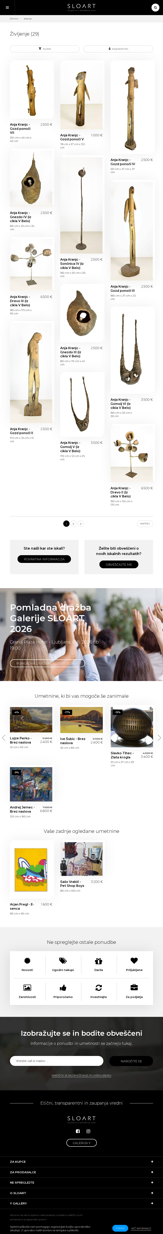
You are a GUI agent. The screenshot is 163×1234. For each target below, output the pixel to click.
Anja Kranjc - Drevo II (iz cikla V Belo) (132, 454)
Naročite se (131, 1061)
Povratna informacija (44, 559)
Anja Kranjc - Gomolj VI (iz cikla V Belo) (132, 351)
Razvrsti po (120, 48)
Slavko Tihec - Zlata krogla (132, 727)
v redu (120, 1228)
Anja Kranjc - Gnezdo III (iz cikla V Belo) (81, 314)
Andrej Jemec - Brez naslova (31, 784)
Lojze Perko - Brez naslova (31, 719)
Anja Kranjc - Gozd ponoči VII (31, 90)
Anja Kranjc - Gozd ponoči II (31, 373)
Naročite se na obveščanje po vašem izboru (81, 1075)
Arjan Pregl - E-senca (31, 870)
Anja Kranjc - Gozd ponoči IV (132, 108)
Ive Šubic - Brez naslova (81, 720)
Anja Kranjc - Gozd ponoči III (132, 231)
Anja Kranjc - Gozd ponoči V (81, 95)
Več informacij (141, 1228)
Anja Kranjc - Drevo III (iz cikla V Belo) (31, 265)
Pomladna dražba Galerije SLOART (47, 663)
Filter (46, 48)
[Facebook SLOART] (78, 1131)
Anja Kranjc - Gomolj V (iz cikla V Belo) (81, 405)
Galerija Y (81, 1143)
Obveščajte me (119, 564)
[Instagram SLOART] (88, 1131)
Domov (14, 18)
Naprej (145, 523)
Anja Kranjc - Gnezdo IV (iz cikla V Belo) (31, 179)
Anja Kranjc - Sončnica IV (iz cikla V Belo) (81, 205)
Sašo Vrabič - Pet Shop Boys (81, 859)
